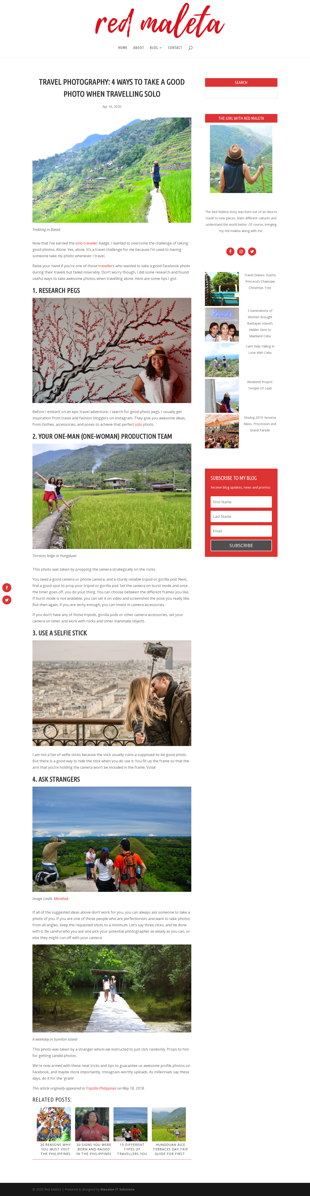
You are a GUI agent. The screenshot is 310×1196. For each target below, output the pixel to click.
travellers (106, 265)
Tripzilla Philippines (101, 1088)
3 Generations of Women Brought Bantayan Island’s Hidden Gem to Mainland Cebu (260, 323)
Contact (175, 48)
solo (138, 424)
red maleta (233, 231)
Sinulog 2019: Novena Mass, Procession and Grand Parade (260, 423)
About (138, 48)
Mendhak (61, 898)
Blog (154, 48)
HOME (123, 48)
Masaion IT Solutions (118, 1189)
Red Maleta (220, 212)
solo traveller (86, 243)
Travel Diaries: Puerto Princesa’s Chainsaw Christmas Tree (260, 281)
